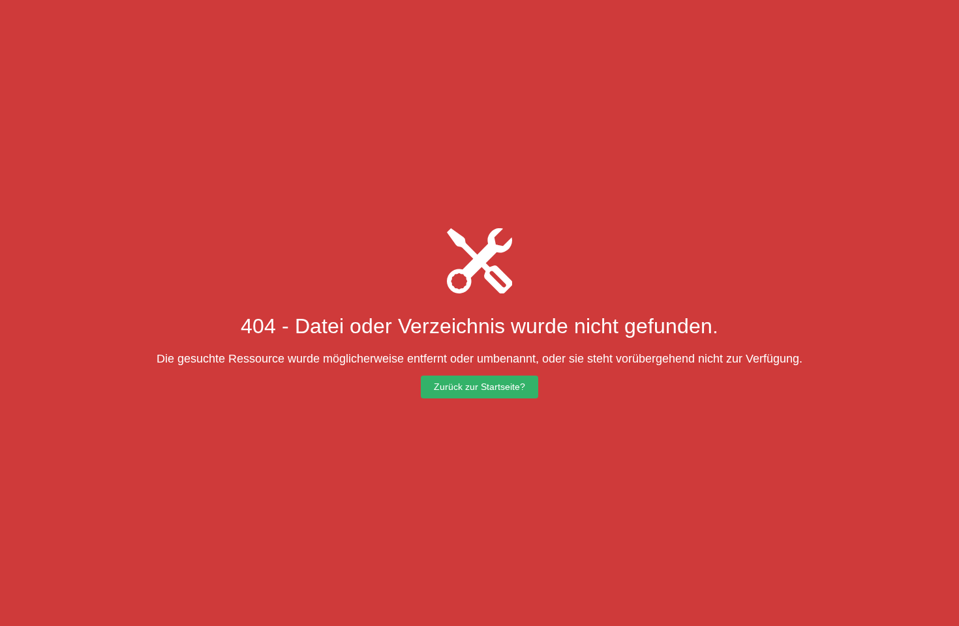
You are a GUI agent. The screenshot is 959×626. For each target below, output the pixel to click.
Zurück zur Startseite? (479, 386)
